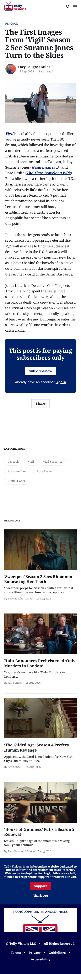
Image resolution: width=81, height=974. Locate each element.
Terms (16, 952)
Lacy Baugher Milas (34, 67)
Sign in (61, 382)
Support (40, 886)
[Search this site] (68, 6)
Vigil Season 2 (52, 461)
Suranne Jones (18, 471)
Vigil (31, 461)
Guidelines (57, 952)
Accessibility (40, 959)
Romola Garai (17, 481)
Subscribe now (40, 371)
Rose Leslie (44, 471)
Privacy (35, 952)
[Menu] (75, 6)
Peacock (11, 23)
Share (40, 403)
